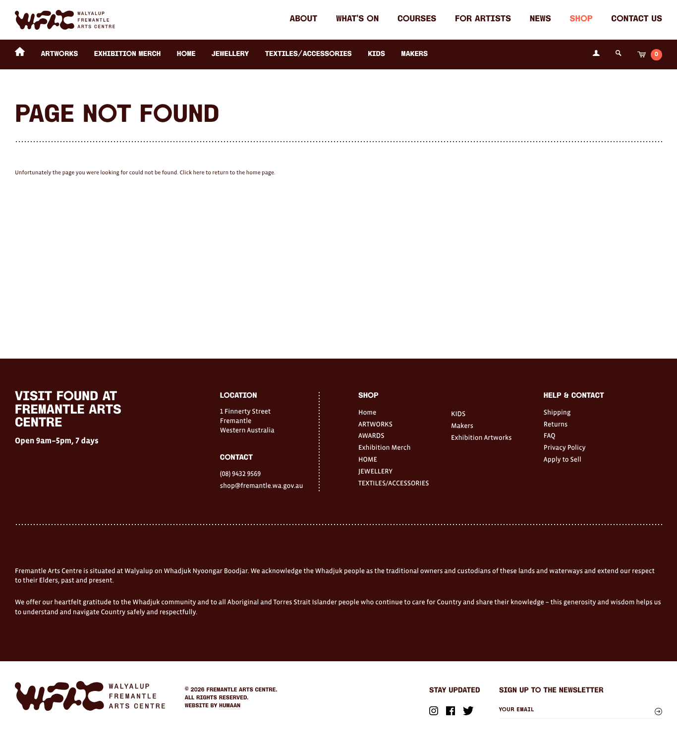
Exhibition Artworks (481, 437)
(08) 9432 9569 (240, 473)
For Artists (483, 19)
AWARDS (371, 435)
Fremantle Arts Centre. (242, 690)
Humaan (229, 706)
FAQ (550, 435)
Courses (416, 19)
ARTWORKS (59, 54)
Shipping (557, 412)
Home (367, 412)
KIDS (376, 54)
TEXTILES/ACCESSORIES (308, 54)
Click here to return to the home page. (227, 173)
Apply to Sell (562, 459)
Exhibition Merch (127, 54)
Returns (556, 424)
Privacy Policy (565, 447)
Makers (414, 54)
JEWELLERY (230, 54)
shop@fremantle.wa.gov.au (261, 485)
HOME (186, 54)
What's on (357, 19)
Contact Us (636, 19)
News (540, 19)
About (303, 19)
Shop (581, 19)
